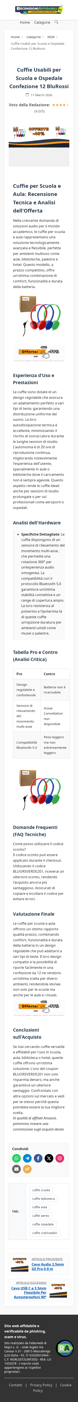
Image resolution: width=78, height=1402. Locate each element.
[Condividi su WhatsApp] (16, 1158)
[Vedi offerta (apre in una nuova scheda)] (39, 136)
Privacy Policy (41, 1385)
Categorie (42, 22)
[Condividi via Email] (16, 1169)
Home (25, 22)
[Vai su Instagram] (59, 1158)
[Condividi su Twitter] (49, 1158)
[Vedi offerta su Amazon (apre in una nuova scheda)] (39, 315)
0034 (50, 37)
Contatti (15, 1385)
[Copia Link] (27, 1169)
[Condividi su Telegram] (27, 1158)
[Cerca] (56, 22)
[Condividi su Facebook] (38, 1158)
